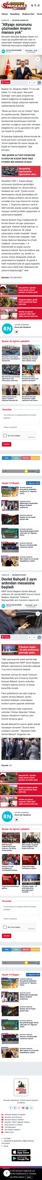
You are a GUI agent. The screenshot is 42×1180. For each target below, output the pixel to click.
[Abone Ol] (39, 82)
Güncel (5, 14)
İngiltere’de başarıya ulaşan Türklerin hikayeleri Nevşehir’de (10, 398)
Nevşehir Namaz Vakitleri (14, 1120)
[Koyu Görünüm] (32, 5)
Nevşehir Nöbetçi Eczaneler (15, 1115)
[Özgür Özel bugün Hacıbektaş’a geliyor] (31, 859)
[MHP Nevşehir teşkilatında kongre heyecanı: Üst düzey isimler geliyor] (11, 837)
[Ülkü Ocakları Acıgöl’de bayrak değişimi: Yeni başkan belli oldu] (31, 837)
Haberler (5, 20)
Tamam (29, 1177)
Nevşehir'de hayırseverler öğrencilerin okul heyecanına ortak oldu (11, 378)
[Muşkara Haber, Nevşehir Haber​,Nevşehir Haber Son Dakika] (14, 5)
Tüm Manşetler (10, 1127)
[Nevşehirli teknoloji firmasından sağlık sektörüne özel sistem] (31, 389)
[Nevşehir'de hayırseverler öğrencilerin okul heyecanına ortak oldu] (11, 370)
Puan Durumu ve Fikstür (13, 1125)
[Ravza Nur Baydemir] (7, 328)
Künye (6, 1146)
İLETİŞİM (7, 1138)
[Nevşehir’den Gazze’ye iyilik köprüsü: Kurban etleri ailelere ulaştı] (31, 350)
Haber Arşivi (9, 1132)
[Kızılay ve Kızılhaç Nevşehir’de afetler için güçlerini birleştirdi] (31, 370)
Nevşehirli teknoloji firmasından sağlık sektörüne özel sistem (30, 398)
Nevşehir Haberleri (20, 20)
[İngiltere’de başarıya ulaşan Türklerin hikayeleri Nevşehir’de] (11, 389)
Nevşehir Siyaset (19, 575)
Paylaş (6, 82)
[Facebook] (11, 1108)
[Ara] (35, 5)
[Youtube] (23, 1108)
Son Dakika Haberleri (12, 1130)
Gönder (6, 444)
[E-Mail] (16, 332)
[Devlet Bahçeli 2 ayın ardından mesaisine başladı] (21, 622)
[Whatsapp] (31, 1108)
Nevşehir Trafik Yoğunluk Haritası (17, 1122)
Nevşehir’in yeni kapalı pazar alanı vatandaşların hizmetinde (11, 359)
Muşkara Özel (28, 14)
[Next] (27, 1108)
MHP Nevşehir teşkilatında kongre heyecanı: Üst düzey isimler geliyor (9, 847)
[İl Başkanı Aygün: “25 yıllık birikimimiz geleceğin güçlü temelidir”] (31, 879)
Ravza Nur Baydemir (23, 327)
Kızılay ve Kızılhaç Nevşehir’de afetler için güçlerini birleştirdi (30, 378)
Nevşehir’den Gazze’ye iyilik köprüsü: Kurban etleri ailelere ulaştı (30, 359)
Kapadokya (15, 14)
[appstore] (21, 1152)
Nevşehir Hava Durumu (13, 1117)
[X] (15, 1108)
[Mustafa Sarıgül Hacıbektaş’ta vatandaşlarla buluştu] (11, 859)
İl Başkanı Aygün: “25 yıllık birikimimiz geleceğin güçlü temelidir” (29, 889)
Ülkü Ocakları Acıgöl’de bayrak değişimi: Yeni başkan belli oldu (30, 846)
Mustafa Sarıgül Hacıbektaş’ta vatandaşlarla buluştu (9, 868)
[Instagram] (19, 1108)
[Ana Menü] (39, 5)
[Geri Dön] (6, 1173)
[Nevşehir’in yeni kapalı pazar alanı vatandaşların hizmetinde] (11, 350)
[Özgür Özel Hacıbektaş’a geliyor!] (11, 879)
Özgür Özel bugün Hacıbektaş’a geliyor (29, 867)
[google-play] (21, 1159)
